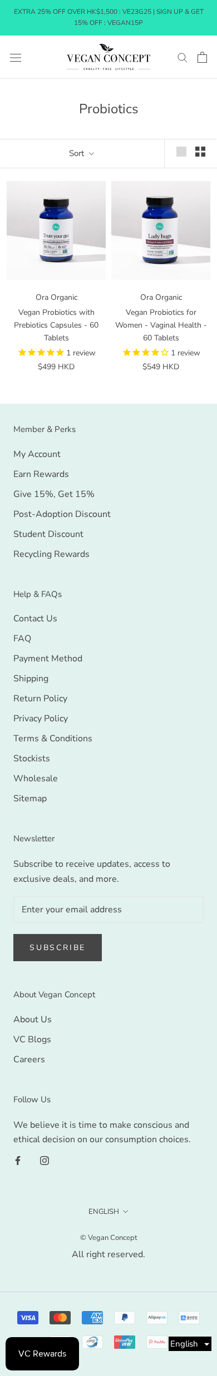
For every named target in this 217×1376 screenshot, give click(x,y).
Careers (29, 1059)
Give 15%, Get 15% (54, 494)
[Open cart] (202, 57)
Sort (77, 153)
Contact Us (35, 618)
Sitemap (30, 798)
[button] (190, 1344)
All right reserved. (108, 1254)
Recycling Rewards (51, 554)
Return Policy (40, 698)
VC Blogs (32, 1039)
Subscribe (57, 947)
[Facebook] (17, 1160)
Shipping (30, 678)
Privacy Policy (40, 718)
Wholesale (35, 778)
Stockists (31, 758)
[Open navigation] (15, 57)
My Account (37, 454)
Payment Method (47, 658)
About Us (32, 1019)
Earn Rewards (41, 474)
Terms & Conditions (52, 738)
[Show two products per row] (200, 152)
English (103, 1212)
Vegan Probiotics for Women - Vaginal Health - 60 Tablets (161, 325)
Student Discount (48, 534)
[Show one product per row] (181, 152)
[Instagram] (44, 1160)
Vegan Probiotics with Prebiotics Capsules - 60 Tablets (56, 325)
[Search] (182, 57)
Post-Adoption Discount (62, 514)
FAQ (22, 638)
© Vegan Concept (108, 1238)
